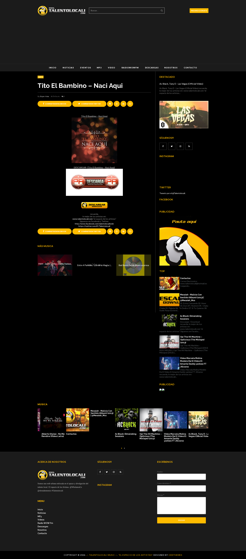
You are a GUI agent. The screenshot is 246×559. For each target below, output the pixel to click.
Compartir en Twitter (91, 104)
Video (111, 68)
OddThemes (175, 555)
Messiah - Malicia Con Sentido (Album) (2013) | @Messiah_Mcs (192, 298)
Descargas (152, 68)
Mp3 (40, 77)
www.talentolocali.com (82, 219)
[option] (50, 422)
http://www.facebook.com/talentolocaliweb (94, 223)
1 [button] (121, 449)
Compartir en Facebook (55, 104)
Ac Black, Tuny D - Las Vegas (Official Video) (181, 83)
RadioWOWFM (130, 68)
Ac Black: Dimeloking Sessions (190, 317)
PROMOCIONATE (199, 11)
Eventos (85, 68)
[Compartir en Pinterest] (130, 104)
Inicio (52, 68)
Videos (41, 520)
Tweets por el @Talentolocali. (172, 193)
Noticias (68, 68)
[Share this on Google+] (110, 104)
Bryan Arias (44, 96)
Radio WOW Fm (45, 523)
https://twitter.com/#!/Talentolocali (94, 226)
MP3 (99, 68)
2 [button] (124, 449)
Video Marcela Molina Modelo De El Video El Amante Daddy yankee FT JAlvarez (193, 362)
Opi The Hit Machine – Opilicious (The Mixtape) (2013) (192, 340)
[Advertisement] (123, 42)
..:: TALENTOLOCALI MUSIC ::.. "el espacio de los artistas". (119, 555)
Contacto (190, 68)
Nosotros (171, 68)
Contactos (185, 278)
